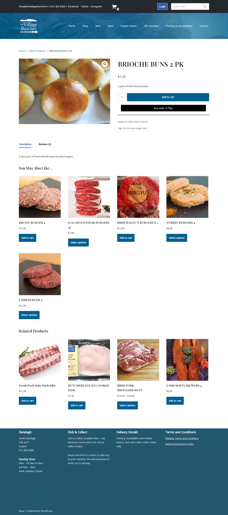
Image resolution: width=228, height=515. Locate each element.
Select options (78, 242)
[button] (105, 64)
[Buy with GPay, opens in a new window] (163, 108)
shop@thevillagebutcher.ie (33, 6)
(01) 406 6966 (57, 6)
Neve (22, 511)
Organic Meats (129, 25)
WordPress (47, 511)
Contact (204, 25)
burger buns (141, 128)
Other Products (37, 50)
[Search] (205, 6)
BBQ (98, 25)
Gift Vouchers (151, 25)
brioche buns (129, 128)
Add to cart (168, 97)
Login (162, 6)
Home (72, 25)
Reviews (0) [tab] (45, 144)
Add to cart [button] (27, 237)
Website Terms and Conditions (182, 438)
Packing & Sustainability (179, 25)
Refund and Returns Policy (179, 444)
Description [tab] (25, 144)
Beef (110, 25)
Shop (85, 25)
